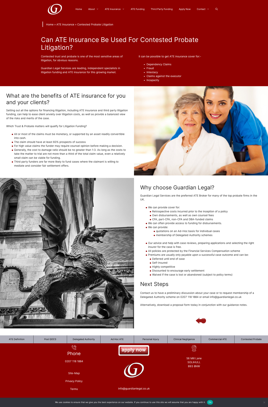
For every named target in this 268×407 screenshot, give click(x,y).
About (91, 9)
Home (79, 9)
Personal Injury (151, 339)
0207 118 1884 (74, 361)
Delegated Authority (84, 339)
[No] (264, 402)
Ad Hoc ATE (117, 339)
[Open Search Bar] (216, 9)
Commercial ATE (218, 339)
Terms (74, 389)
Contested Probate (251, 339)
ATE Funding (138, 9)
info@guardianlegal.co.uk (134, 388)
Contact (201, 9)
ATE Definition (17, 339)
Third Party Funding (162, 9)
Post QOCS (50, 339)
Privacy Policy (74, 381)
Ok (210, 402)
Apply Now (185, 9)
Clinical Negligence (184, 339)
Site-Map (74, 373)
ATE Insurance (113, 9)
